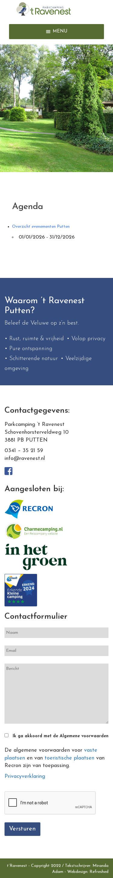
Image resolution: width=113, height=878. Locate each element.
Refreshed (98, 872)
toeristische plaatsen (69, 758)
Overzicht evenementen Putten (41, 226)
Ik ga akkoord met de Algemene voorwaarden (60, 736)
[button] (60, 31)
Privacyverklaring (25, 776)
